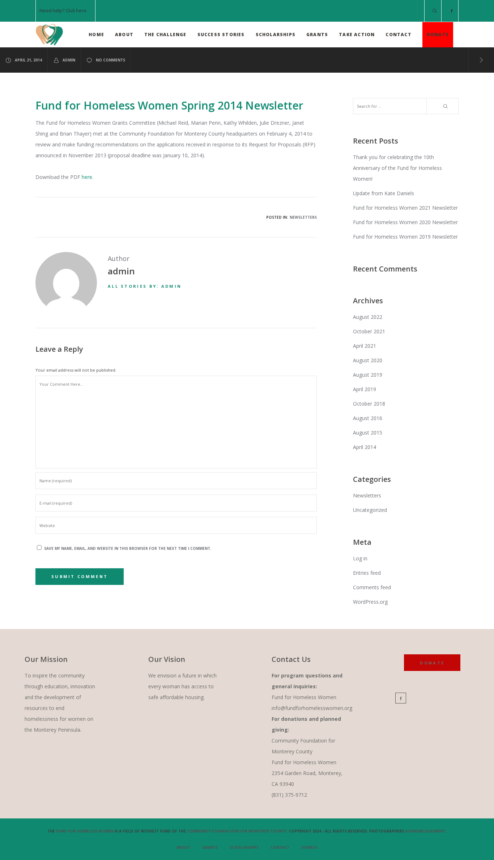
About (183, 847)
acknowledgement (425, 831)
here (81, 11)
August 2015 (367, 432)
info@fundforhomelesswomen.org (312, 708)
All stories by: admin (145, 286)
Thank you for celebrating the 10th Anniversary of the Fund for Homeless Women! (397, 168)
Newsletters (303, 217)
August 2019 (367, 374)
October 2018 (369, 403)
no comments (110, 60)
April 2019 (364, 389)
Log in (360, 558)
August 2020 (367, 360)
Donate (309, 847)
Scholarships (244, 847)
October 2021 (369, 331)
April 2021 (364, 345)
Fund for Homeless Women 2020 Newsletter (405, 222)
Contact (280, 847)
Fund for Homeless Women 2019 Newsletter (405, 236)
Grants (210, 847)
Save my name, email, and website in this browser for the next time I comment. (127, 548)
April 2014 (364, 447)
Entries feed (367, 572)
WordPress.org (370, 601)
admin (69, 60)
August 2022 (367, 316)
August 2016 (367, 418)
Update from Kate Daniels (383, 193)
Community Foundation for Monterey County (237, 831)
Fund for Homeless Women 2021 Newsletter (405, 207)
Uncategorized (370, 509)
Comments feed (372, 587)
